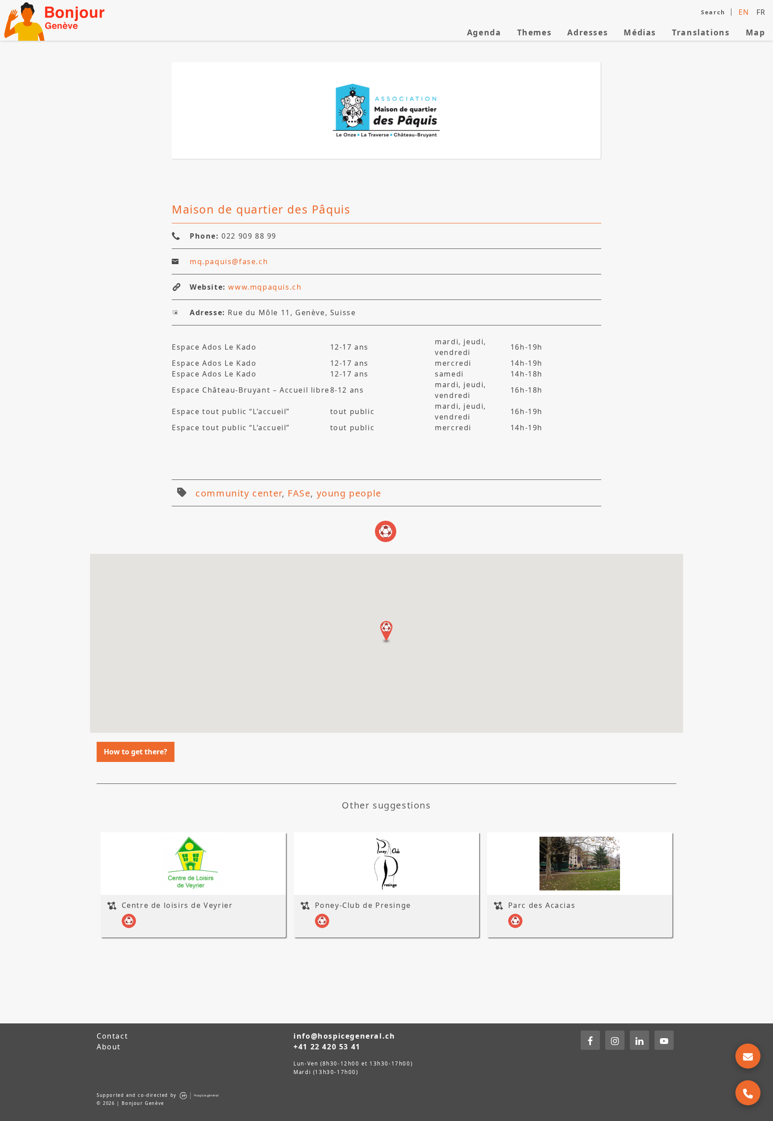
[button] (386, 632)
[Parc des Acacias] (580, 863)
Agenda (484, 32)
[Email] (747, 1056)
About (109, 1047)
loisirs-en (385, 531)
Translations (701, 32)
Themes (534, 32)
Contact (112, 1036)
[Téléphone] (747, 1092)
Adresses (587, 32)
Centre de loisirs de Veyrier (177, 905)
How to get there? (135, 752)
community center (238, 493)
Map (755, 32)
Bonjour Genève (56, 20)
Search (713, 12)
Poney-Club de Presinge (363, 905)
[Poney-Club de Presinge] (386, 863)
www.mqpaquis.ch (265, 287)
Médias (640, 32)
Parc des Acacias (542, 905)
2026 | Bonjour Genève (133, 1103)
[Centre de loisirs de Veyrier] (193, 863)
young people (349, 493)
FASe (299, 493)
